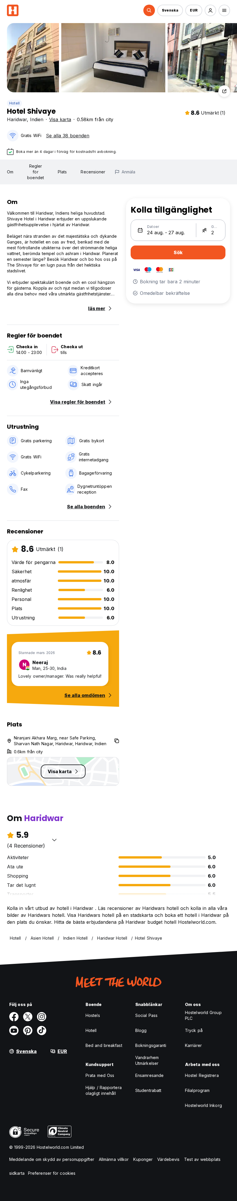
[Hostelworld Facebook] (13, 1016)
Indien (36, 119)
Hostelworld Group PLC (203, 1015)
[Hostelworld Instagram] (41, 1016)
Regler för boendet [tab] (35, 172)
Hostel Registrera (202, 1075)
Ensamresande (149, 1075)
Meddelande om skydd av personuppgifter (51, 1159)
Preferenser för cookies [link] (51, 1173)
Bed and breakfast (104, 1045)
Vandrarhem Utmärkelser (147, 1060)
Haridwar (17, 119)
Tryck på (194, 1030)
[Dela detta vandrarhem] (224, 91)
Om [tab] (10, 171)
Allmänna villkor (114, 1159)
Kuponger (143, 1159)
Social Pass (146, 1015)
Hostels (93, 1015)
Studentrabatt (148, 1090)
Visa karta (60, 119)
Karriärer (193, 1045)
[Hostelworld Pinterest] (27, 1030)
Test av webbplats (202, 1159)
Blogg (141, 1030)
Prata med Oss (100, 1075)
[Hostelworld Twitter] (27, 1016)
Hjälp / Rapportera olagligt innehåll (104, 1090)
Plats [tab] (62, 171)
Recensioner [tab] (93, 171)
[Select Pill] (149, 10)
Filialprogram (197, 1090)
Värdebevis (168, 1159)
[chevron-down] (54, 840)
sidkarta (17, 1173)
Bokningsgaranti (150, 1045)
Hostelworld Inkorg (203, 1105)
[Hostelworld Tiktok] (41, 1030)
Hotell (14, 103)
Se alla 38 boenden (67, 135)
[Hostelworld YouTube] (13, 1030)
